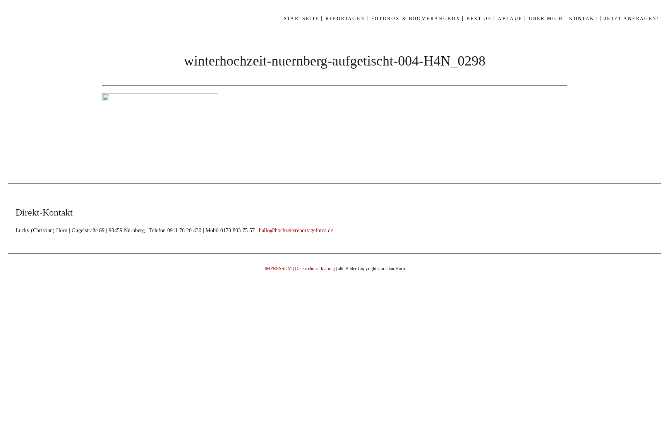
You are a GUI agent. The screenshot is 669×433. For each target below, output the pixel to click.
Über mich (546, 18)
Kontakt (583, 18)
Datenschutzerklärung (315, 268)
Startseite (301, 18)
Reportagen (345, 18)
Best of (479, 18)
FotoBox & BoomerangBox (416, 18)
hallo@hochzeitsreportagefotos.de (296, 230)
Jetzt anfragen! (631, 18)
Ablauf (510, 18)
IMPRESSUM (278, 268)
